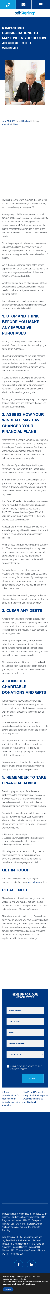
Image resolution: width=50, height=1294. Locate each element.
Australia (6, 125)
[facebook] (18, 1264)
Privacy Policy (18, 1069)
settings (30, 1284)
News (15, 125)
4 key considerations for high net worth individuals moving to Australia (12, 1099)
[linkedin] (31, 1264)
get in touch (34, 882)
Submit (32, 1079)
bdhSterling (24, 121)
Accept (8, 1289)
